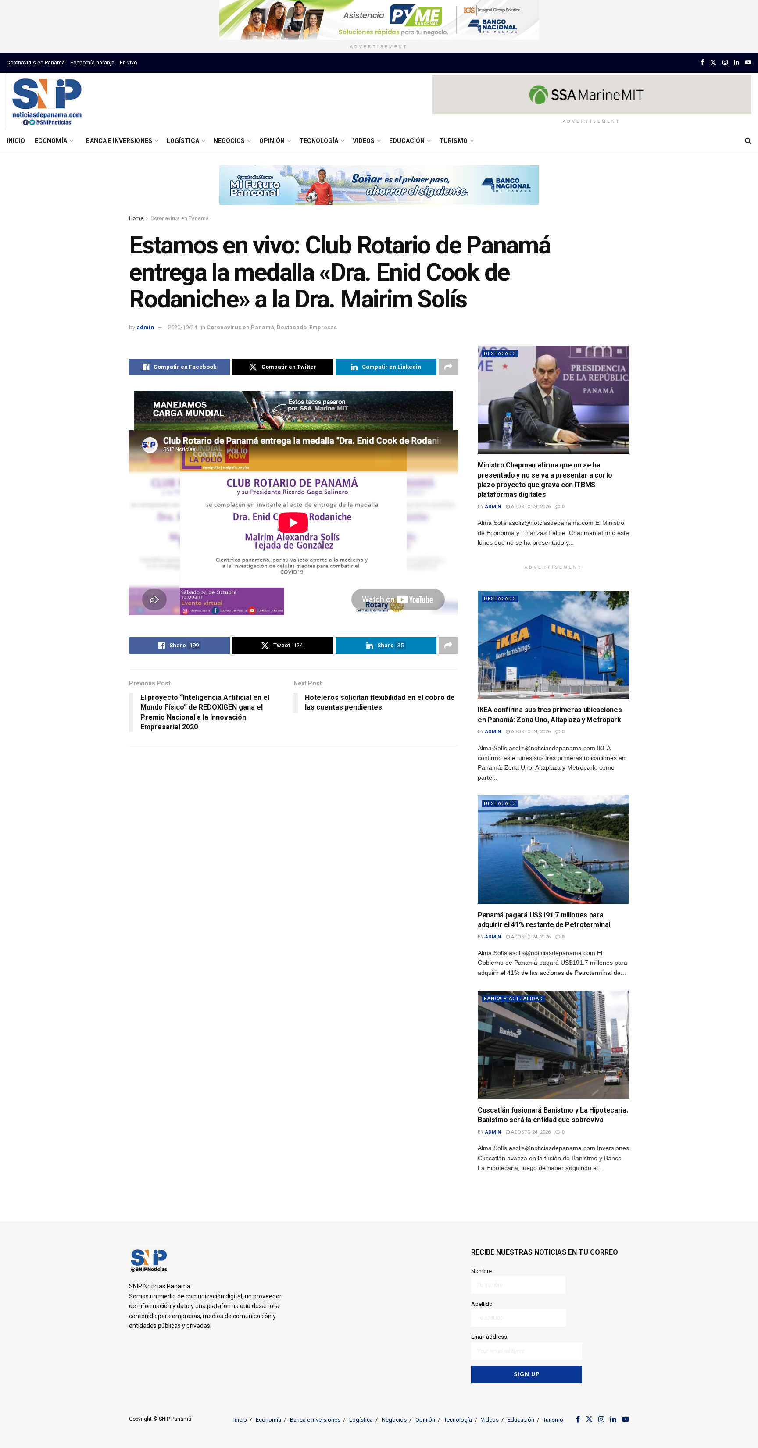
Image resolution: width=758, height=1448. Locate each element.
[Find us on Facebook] (702, 62)
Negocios (229, 140)
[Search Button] (748, 141)
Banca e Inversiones (119, 140)
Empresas (323, 327)
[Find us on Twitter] (713, 62)
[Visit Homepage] (47, 101)
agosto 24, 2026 (530, 507)
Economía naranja (92, 63)
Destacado (292, 327)
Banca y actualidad (513, 999)
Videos (364, 140)
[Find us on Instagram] (725, 62)
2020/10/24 (182, 327)
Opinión (272, 140)
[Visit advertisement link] (379, 20)
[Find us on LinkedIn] (736, 62)
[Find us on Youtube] (748, 62)
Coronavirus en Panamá (36, 63)
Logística (183, 140)
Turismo (453, 140)
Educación (407, 140)
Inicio (16, 140)
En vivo (128, 63)
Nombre (481, 1271)
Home (136, 218)
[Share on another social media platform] (448, 367)
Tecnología (318, 140)
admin (145, 327)
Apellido (482, 1304)
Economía (51, 140)
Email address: (489, 1337)
